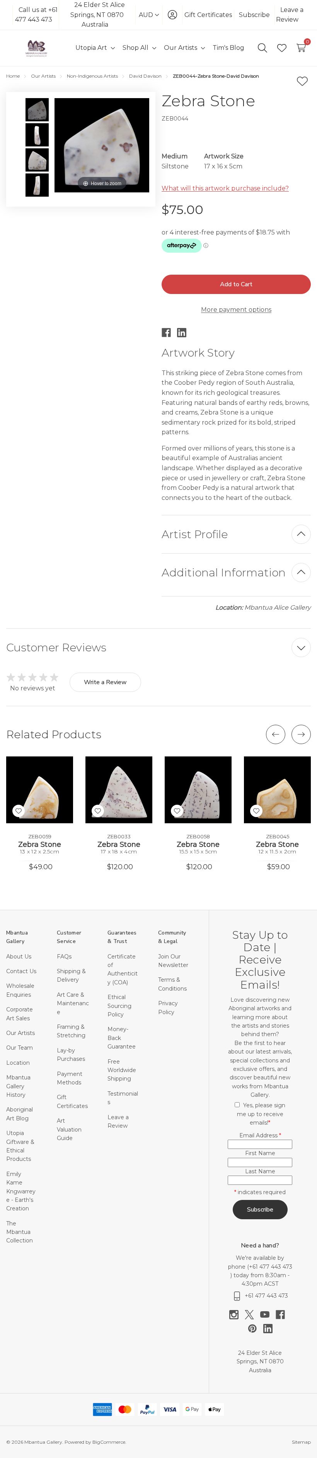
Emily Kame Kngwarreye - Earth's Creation (21, 1191)
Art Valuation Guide (69, 1129)
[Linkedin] (185, 332)
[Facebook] (169, 332)
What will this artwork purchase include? (225, 188)
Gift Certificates (208, 15)
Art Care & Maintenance (73, 1003)
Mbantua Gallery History (18, 1086)
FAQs (64, 956)
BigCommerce (108, 1442)
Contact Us (21, 971)
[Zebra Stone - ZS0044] (37, 109)
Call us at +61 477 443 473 (36, 15)
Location (18, 1062)
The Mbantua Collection (19, 1232)
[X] (252, 1314)
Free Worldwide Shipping (121, 1070)
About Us (18, 956)
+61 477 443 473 (270, 1266)
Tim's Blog (228, 47)
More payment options (236, 309)
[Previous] (275, 734)
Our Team (19, 1047)
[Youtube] (268, 1314)
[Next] (301, 734)
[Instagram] (237, 1314)
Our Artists (20, 1033)
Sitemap (301, 1442)
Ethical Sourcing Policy (119, 1006)
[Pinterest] (255, 1328)
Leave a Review (289, 15)
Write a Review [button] (105, 682)
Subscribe (254, 15)
